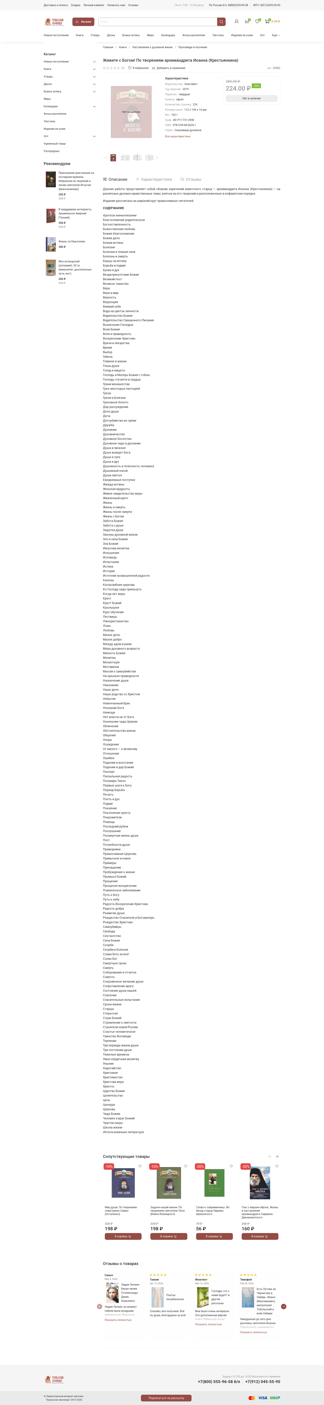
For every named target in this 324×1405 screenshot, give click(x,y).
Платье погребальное (175, 1297)
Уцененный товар (55, 143)
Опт (262, 35)
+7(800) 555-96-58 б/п (219, 1381)
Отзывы (133, 5)
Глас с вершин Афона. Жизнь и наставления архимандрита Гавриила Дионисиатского (259, 1212)
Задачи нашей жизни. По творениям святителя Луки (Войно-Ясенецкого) (167, 1211)
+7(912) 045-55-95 (262, 1381)
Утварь (95, 35)
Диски (111, 35)
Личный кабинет (93, 5)
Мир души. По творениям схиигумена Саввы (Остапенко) (121, 1211)
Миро (150, 35)
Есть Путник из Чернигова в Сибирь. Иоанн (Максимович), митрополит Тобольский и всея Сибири (266, 1301)
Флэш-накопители (193, 35)
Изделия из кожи (242, 35)
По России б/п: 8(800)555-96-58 (228, 5)
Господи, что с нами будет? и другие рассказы (220, 1297)
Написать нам (116, 5)
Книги (79, 35)
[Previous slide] (108, 112)
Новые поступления (56, 35)
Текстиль (218, 35)
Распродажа (51, 151)
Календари (168, 35)
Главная (108, 47)
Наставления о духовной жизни (152, 47)
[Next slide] (154, 112)
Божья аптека (131, 35)
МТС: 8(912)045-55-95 (266, 5)
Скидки (75, 5)
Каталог (86, 21)
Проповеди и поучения (192, 47)
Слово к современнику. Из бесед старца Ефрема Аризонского (212, 1211)
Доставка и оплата (56, 5)
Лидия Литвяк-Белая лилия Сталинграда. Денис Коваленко (130, 1292)
